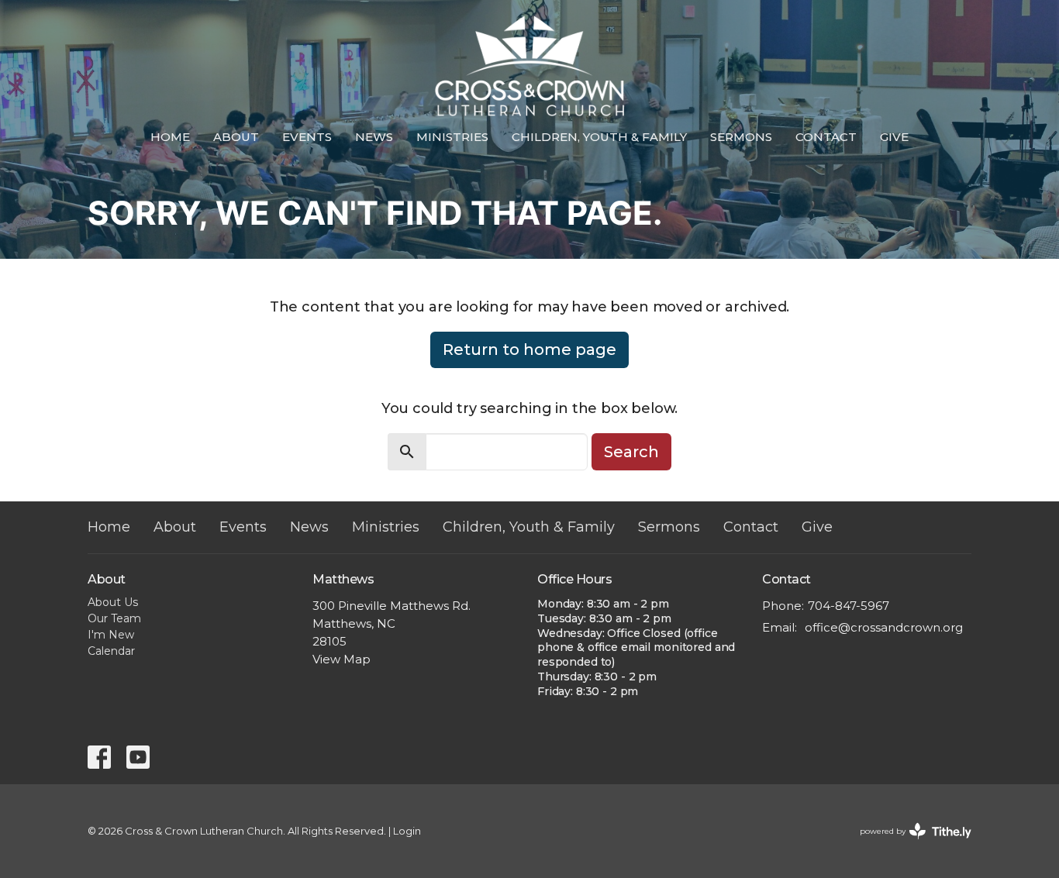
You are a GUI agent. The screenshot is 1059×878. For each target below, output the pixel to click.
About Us (113, 602)
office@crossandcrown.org (884, 627)
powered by (908, 844)
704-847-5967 (848, 605)
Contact (826, 136)
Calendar (111, 651)
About (236, 136)
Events (307, 136)
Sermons (741, 136)
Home (170, 136)
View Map (341, 659)
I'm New (111, 635)
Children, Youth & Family (599, 136)
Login (407, 831)
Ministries (452, 136)
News (374, 136)
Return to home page (529, 349)
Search (631, 451)
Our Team (114, 618)
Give (894, 136)
